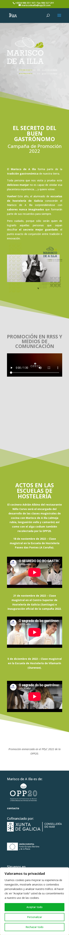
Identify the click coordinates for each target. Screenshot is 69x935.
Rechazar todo (34, 927)
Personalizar (34, 917)
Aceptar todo (34, 907)
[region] (34, 901)
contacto (13, 808)
